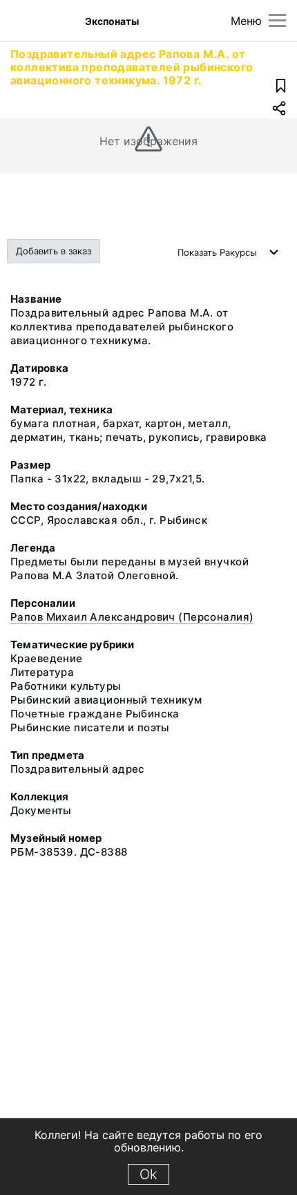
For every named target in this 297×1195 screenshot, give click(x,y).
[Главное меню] (277, 20)
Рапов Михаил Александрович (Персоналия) (131, 616)
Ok (148, 1174)
